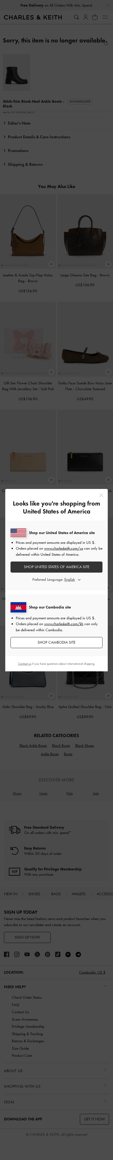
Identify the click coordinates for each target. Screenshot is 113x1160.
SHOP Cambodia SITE (56, 642)
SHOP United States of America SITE (56, 566)
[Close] (101, 495)
